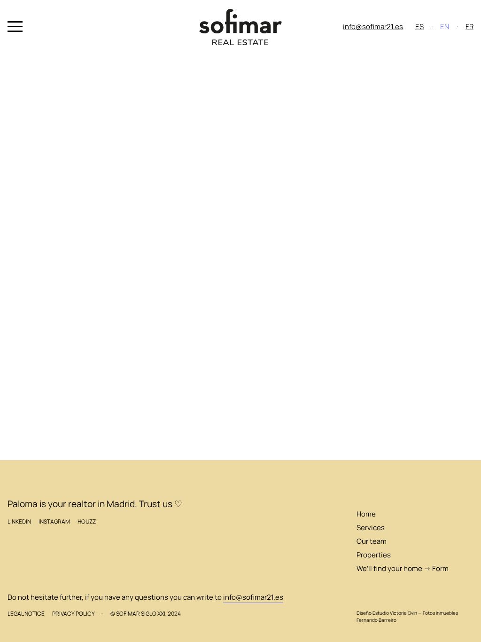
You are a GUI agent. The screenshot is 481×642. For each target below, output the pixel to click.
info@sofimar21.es (373, 26)
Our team (372, 541)
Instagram (54, 521)
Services (371, 527)
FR (469, 26)
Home (366, 514)
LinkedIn (19, 521)
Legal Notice (26, 614)
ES (419, 26)
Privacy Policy (73, 614)
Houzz (87, 521)
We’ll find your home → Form (403, 568)
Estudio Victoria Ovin (394, 613)
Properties (374, 555)
